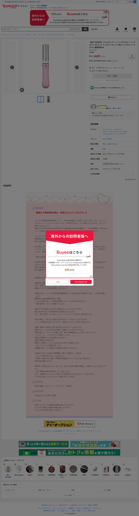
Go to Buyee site (81, 282)
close (58, 282)
